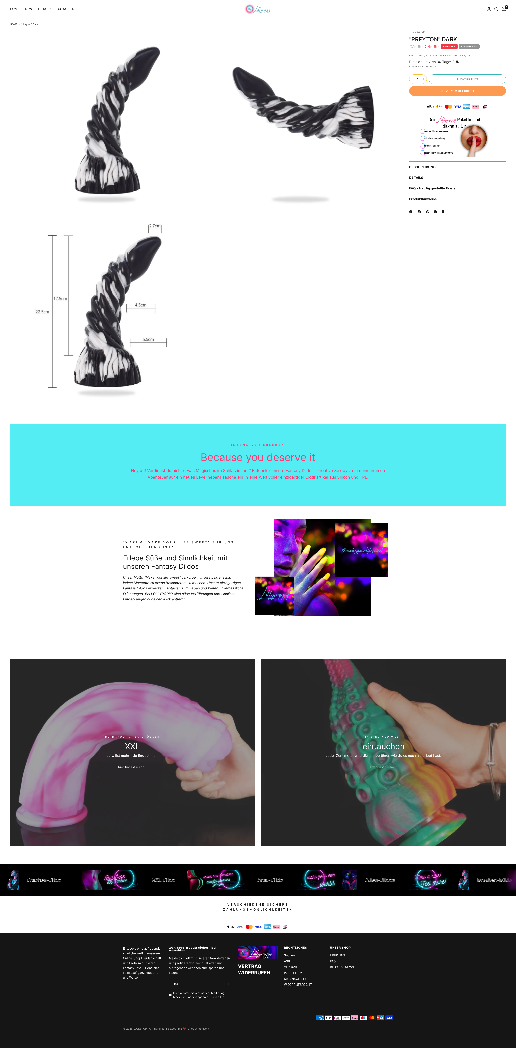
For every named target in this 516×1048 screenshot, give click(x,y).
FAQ (333, 961)
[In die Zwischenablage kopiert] (443, 211)
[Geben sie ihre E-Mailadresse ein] (228, 984)
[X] (420, 211)
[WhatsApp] (436, 211)
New (28, 9)
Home (14, 9)
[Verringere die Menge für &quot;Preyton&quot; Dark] (412, 79)
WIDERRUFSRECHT (298, 985)
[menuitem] (16, 9)
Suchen (289, 955)
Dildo (43, 9)
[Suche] (496, 9)
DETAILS (416, 178)
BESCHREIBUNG (422, 167)
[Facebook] (411, 211)
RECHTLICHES (295, 947)
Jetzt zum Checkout (457, 91)
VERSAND (291, 967)
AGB (287, 961)
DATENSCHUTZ (295, 979)
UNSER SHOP (340, 947)
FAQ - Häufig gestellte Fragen (433, 188)
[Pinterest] (428, 211)
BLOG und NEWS (342, 967)
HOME (13, 24)
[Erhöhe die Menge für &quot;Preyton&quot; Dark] (423, 79)
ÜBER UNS (337, 955)
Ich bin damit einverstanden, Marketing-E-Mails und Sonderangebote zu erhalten (201, 995)
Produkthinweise (423, 199)
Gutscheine (66, 9)
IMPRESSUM (293, 973)
